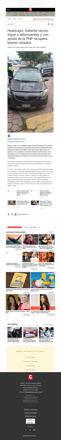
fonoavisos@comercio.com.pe (33, 392)
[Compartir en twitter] (52, 24)
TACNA (40, 15)
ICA (51, 12)
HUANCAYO (40, 12)
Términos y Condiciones (30, 409)
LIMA (28, 15)
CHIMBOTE (21, 12)
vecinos (26, 227)
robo (39, 227)
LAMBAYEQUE (22, 15)
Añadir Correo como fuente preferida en (43, 19)
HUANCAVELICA (33, 12)
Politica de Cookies (30, 416)
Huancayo (10, 24)
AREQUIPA (9, 12)
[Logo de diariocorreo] (30, 10)
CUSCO (26, 12)
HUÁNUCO (47, 12)
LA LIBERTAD (15, 15)
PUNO (36, 15)
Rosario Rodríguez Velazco (16, 139)
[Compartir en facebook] (48, 24)
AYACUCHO (15, 12)
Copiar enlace (24, 214)
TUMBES (45, 15)
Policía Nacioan (33, 227)
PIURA (32, 15)
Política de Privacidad (30, 413)
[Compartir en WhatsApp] (15, 214)
